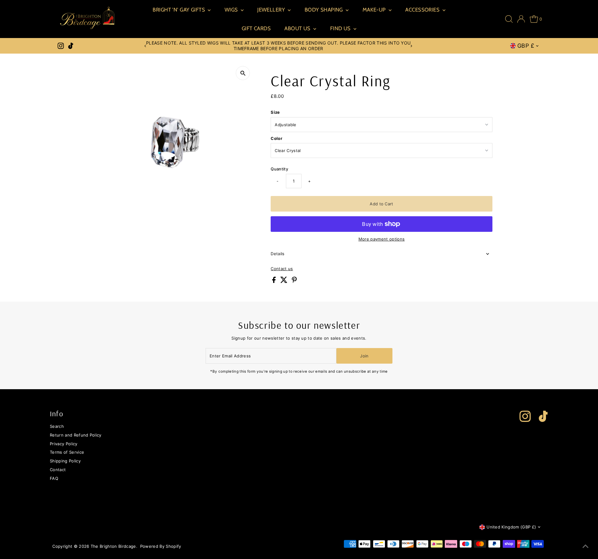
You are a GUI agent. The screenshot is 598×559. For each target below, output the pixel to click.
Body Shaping (324, 10)
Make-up (375, 10)
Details (277, 253)
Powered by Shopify (160, 546)
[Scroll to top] (585, 546)
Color (276, 138)
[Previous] (146, 46)
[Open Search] (509, 19)
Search (57, 426)
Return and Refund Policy (76, 434)
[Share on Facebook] (274, 281)
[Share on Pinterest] (294, 281)
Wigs (232, 10)
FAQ (54, 478)
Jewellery (271, 10)
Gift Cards (256, 28)
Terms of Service (67, 452)
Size (275, 112)
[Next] (411, 46)
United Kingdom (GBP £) (511, 526)
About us (298, 28)
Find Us (341, 28)
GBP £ (525, 45)
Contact (58, 469)
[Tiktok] (71, 45)
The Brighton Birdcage (113, 546)
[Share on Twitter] (284, 281)
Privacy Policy (64, 443)
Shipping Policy (65, 460)
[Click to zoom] (243, 73)
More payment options (381, 238)
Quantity (279, 168)
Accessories (423, 10)
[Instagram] (60, 45)
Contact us (282, 269)
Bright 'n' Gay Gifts (179, 10)
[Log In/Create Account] (521, 19)
